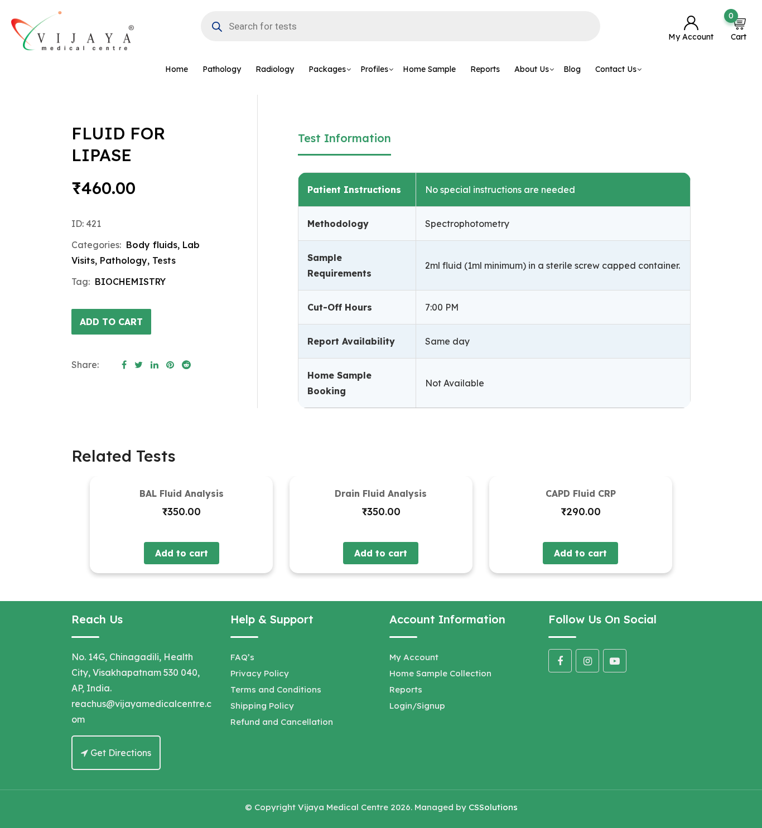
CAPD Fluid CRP (581, 493)
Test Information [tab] (344, 138)
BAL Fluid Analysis (181, 493)
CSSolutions (493, 807)
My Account (413, 657)
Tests (164, 260)
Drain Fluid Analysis (381, 493)
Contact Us (615, 69)
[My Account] (691, 23)
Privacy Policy (259, 673)
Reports (485, 69)
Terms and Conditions (275, 689)
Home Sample (429, 69)
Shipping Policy (262, 705)
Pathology (221, 69)
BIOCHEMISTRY (130, 281)
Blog (572, 69)
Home (176, 69)
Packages (327, 69)
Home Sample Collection (440, 673)
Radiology (274, 69)
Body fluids (151, 244)
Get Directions (119, 752)
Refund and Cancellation (281, 721)
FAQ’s (242, 657)
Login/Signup (417, 705)
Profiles (374, 69)
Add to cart (111, 321)
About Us (531, 69)
